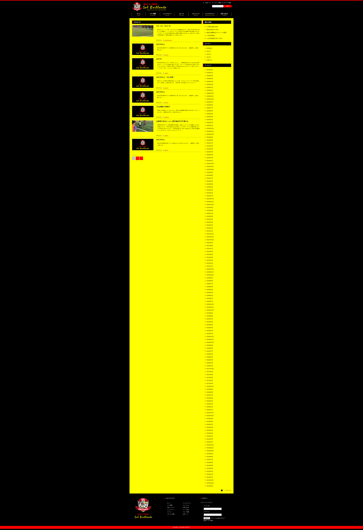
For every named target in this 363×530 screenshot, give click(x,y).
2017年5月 (210, 377)
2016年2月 (210, 407)
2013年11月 (210, 480)
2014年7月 (210, 459)
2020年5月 (210, 289)
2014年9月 (210, 453)
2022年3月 (210, 225)
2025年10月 (210, 99)
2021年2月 (210, 263)
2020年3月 (210, 295)
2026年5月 (210, 78)
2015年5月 (210, 430)
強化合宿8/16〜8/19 (212, 29)
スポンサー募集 (227, 2)
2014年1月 (210, 477)
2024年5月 (210, 149)
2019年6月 (210, 322)
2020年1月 (210, 301)
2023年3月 (210, 190)
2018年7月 (210, 351)
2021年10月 (210, 240)
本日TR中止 (160, 44)
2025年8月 (210, 105)
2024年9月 (210, 137)
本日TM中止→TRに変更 (164, 77)
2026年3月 (210, 84)
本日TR (159, 59)
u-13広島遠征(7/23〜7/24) (214, 38)
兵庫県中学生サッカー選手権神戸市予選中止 (172, 121)
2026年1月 (210, 90)
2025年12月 (210, 93)
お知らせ (167, 117)
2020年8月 (210, 281)
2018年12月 (210, 336)
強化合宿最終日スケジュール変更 (216, 32)
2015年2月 (210, 439)
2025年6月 (210, 111)
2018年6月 (210, 354)
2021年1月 (210, 266)
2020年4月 (210, 292)
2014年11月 (210, 448)
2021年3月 (210, 260)
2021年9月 (210, 242)
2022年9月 (210, 207)
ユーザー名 (206, 505)
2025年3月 (210, 119)
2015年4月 (210, 433)
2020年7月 (210, 283)
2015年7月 (210, 424)
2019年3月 (210, 330)
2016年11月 (210, 386)
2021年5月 (210, 254)
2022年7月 (210, 213)
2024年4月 (210, 152)
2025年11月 (210, 96)
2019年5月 (210, 325)
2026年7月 (210, 72)
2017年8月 (210, 374)
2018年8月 (210, 348)
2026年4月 (210, 81)
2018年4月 (210, 360)
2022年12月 (210, 198)
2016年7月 (210, 395)
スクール (181, 14)
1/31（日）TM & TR (163, 26)
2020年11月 (210, 272)
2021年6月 (210, 251)
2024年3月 (210, 155)
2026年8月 (210, 70)
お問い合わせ (224, 14)
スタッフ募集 (217, 2)
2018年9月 (210, 345)
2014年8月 (210, 456)
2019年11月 (210, 307)
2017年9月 (210, 371)
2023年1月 (210, 196)
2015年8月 (210, 421)
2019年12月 (210, 304)
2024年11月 (210, 131)
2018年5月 (210, 357)
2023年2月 (210, 193)
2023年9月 (210, 172)
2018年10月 (210, 342)
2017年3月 (210, 383)
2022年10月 (210, 204)
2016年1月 (210, 409)
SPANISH (209, 48)
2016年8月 (210, 392)
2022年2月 (210, 228)
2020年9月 (210, 278)
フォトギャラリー (210, 14)
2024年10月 (210, 134)
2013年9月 (210, 486)
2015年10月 (210, 415)
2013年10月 (210, 483)
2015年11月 (210, 412)
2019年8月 (210, 316)
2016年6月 (210, 398)
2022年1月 (210, 231)
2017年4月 (210, 380)
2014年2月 (210, 474)
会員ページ (208, 2)
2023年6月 (210, 181)
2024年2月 (210, 157)
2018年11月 (210, 339)
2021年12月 (210, 234)
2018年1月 (210, 366)
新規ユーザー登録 (208, 520)
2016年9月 (210, 389)
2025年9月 (210, 102)
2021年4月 (210, 257)
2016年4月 (210, 401)
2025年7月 (210, 108)
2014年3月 (210, 471)
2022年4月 (210, 222)
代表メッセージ (170, 507)
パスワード (206, 511)
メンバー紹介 (186, 509)
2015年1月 (210, 442)
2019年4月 (210, 327)
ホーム (138, 14)
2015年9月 (210, 418)
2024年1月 (210, 160)
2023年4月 (210, 187)
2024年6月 (210, 146)
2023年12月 (210, 163)
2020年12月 (210, 269)
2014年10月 (210, 451)
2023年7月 (210, 178)
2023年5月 (210, 184)
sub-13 (166, 40)
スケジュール (195, 14)
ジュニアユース (167, 14)
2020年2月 (210, 298)
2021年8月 (210, 245)
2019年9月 (210, 313)
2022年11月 (210, 201)
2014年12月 (210, 445)
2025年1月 (210, 125)
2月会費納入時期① (163, 107)
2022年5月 (210, 219)
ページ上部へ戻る (227, 490)
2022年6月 (210, 216)
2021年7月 (210, 248)
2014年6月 (210, 462)
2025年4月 (210, 116)
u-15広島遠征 (211, 35)
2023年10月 (210, 169)
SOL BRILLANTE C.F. (184, 527)
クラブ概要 (153, 14)
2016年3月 (210, 404)
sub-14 (169, 40)
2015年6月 (210, 427)
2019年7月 (210, 319)
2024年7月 (210, 143)
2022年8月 (210, 210)
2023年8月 (210, 175)
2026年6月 (210, 75)
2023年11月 (210, 166)
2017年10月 (210, 368)
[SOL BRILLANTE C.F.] (149, 11)
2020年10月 (210, 275)
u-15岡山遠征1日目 (212, 26)
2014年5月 (210, 465)
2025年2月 (210, 122)
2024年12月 (210, 128)
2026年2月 (210, 87)
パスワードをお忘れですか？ (217, 518)
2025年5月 (210, 113)
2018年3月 (210, 363)
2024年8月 (210, 140)
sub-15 (209, 57)
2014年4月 (210, 468)
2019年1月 (210, 333)
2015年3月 (210, 436)
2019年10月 (210, 310)
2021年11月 (210, 237)
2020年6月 (210, 286)
